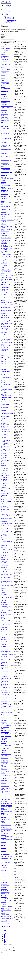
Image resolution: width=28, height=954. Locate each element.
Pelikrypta (3, 880)
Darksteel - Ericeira (5, 48)
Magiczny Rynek (5, 885)
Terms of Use (7, 926)
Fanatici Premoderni (5, 427)
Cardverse (3, 766)
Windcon (3, 728)
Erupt (2, 344)
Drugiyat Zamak (5, 893)
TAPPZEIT (3, 465)
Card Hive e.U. (4, 762)
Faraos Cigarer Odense (6, 523)
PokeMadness (4, 594)
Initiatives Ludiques (5, 206)
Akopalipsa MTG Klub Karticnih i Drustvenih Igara (6, 830)
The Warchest (4, 110)
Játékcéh (3, 876)
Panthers (3, 637)
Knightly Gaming (5, 126)
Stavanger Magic (5, 287)
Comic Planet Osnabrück (7, 377)
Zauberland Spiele (5, 352)
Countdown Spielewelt (6, 541)
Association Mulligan (6, 160)
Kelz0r (2, 617)
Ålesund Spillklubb (5, 307)
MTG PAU (3, 182)
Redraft (2, 821)
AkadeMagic (4, 545)
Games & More (4, 741)
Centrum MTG (4, 870)
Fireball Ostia (4, 641)
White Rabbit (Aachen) (6, 294)
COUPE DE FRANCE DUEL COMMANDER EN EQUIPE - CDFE (6, 248)
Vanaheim (3, 851)
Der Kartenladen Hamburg (7, 499)
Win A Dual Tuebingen (6, 444)
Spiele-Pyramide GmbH (6, 389)
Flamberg (3, 822)
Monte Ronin (4, 183)
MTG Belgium (4, 253)
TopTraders (3, 511)
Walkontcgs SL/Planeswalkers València (7, 178)
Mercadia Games (5, 52)
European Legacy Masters (7, 275)
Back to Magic (4, 401)
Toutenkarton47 (4, 194)
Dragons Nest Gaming (6, 284)
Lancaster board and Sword (7, 131)
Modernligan (4, 801)
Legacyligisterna (5, 676)
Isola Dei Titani (4, 480)
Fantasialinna (4, 884)
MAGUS (3, 80)
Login (9, 22)
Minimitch (3, 366)
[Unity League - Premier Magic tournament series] (6, 1)
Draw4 (2, 663)
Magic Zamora (4, 112)
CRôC (2, 204)
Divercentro (3, 85)
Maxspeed (3, 260)
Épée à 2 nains (4, 292)
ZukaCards (3, 94)
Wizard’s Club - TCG (6, 156)
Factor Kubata (4, 114)
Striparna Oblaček (5, 727)
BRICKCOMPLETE (6, 733)
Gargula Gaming (5, 56)
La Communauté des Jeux (7, 279)
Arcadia (3, 300)
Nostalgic (3, 463)
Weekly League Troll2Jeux (7, 220)
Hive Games (4, 714)
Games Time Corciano (6, 651)
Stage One (3, 418)
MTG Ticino (4, 437)
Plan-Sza (3, 773)
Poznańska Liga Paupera (6, 775)
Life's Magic (4, 332)
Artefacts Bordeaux (5, 169)
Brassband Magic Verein (6, 345)
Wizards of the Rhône (6, 339)
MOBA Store (4, 455)
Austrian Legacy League (6, 712)
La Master (3, 180)
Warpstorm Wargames (6, 149)
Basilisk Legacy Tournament (4, 349)
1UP (2, 668)
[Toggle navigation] (1, 9)
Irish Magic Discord (5, 101)
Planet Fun (3, 491)
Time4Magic (4, 778)
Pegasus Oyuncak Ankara (7, 918)
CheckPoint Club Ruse (6, 906)
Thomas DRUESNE (6, 238)
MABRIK (3, 902)
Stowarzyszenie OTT (6, 858)
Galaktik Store (4, 671)
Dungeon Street (4, 514)
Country (3, 37)
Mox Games (4, 882)
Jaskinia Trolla (4, 814)
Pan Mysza (3, 722)
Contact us (6, 923)
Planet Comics (4, 565)
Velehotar (3, 879)
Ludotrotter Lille (5, 233)
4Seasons (3, 590)
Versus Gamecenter (5, 57)
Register (5, 22)
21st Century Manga (5, 507)
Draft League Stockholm (6, 811)
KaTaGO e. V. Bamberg (6, 549)
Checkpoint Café (5, 231)
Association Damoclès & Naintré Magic (7, 189)
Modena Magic (4, 543)
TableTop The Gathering (6, 597)
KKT (2, 795)
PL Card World (4, 867)
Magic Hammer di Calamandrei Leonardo (6, 580)
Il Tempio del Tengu (5, 697)
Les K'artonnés (4, 163)
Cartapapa (3, 245)
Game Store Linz (5, 710)
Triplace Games (4, 62)
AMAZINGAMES (5, 431)
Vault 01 (3, 66)
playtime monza (4, 458)
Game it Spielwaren (5, 416)
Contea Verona (4, 552)
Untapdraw (3, 410)
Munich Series (4, 604)
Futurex (2, 813)
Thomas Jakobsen (5, 281)
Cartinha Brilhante (5, 133)
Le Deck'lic (3, 313)
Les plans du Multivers (6, 229)
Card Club (3, 750)
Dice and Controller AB (6, 803)
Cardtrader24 (4, 423)
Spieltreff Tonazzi (5, 404)
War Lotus (3, 124)
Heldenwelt (3, 612)
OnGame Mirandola (5, 559)
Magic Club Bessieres (6, 202)
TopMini (3, 325)
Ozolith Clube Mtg (5, 71)
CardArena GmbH (5, 687)
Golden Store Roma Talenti (7, 665)
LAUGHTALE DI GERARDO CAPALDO (7, 704)
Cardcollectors (4, 407)
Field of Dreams (4, 328)
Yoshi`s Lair (4, 755)
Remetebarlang (4, 833)
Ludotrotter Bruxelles (6, 254)
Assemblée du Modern (6, 196)
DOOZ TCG (4, 361)
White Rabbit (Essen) (6, 326)
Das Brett (3, 592)
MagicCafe (3, 842)
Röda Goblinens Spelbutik (7, 771)
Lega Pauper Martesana (6, 472)
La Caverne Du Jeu (5, 209)
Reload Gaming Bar (5, 240)
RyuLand (3, 334)
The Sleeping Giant (5, 371)
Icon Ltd (3, 717)
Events (5, 13)
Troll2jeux (3, 221)
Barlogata (3, 913)
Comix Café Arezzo (5, 618)
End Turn (3, 75)
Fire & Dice (3, 457)
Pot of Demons (4, 555)
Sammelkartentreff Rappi (7, 413)
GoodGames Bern (5, 340)
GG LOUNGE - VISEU (7, 106)
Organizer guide (10, 18)
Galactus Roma (4, 667)
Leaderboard (7, 11)
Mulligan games (4, 98)
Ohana (2, 539)
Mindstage (3, 646)
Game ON (3, 895)
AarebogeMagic (4, 347)
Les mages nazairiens (6, 138)
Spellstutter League (5, 329)
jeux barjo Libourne (5, 185)
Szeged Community (5, 854)
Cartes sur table (4, 235)
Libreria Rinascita (5, 694)
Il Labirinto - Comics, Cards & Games (6, 450)
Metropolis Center (5, 120)
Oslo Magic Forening (6, 569)
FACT (2, 267)
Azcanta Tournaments (6, 310)
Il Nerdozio (3, 600)
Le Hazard (3, 224)
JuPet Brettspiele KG (6, 745)
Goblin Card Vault (5, 892)
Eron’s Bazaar (4, 700)
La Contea (3, 506)
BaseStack (3, 835)
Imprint (5, 927)
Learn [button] (5, 16)
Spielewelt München (6, 607)
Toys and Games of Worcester (5, 146)
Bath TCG (3, 135)
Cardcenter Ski (4, 582)
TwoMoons (3, 399)
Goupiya (3, 216)
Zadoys (2, 355)
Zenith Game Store (5, 64)
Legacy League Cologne (6, 323)
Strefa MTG (4, 873)
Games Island (4, 629)
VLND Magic (4, 904)
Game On (3, 46)
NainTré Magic (4, 191)
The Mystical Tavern (6, 718)
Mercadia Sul (4, 54)
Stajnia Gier (3, 783)
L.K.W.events (4, 477)
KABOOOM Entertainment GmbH (6, 394)
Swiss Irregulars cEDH (6, 342)
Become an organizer (6, 35)
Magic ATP (3, 218)
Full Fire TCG (4, 142)
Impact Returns (4, 96)
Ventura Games (4, 59)
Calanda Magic (4, 470)
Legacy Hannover (5, 475)
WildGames (3, 534)
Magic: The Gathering (6, 2)
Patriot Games (4, 153)
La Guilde (3, 282)
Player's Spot (4, 61)
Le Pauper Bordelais (5, 168)
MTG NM (3, 562)
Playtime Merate (5, 468)
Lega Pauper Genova (6, 429)
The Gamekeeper (5, 265)
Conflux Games (4, 50)
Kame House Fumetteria (6, 725)
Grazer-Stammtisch (5, 730)
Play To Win (4, 104)
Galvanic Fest (4, 690)
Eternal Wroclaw (5, 786)
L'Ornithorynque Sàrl (6, 321)
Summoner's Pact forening (7, 515)
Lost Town (3, 485)
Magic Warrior (4, 652)
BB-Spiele (3, 631)
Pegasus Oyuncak (5, 914)
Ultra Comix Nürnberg (6, 574)
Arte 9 (2, 122)
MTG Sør (3, 380)
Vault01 (2, 67)
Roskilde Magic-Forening (7, 654)
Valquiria (3, 78)
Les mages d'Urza (5, 164)
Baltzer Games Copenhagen (4, 685)
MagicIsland (4, 921)
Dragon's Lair (4, 809)
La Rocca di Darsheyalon (7, 531)
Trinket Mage (4, 571)
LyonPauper (4, 263)
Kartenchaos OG (5, 732)
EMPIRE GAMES (5, 107)
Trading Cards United (6, 736)
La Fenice (3, 588)
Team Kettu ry (4, 898)
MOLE (2, 537)
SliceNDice (3, 673)
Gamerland (3, 420)
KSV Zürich (4, 392)
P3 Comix (3, 689)
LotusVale (3, 336)
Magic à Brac (4, 243)
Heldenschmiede (5, 509)
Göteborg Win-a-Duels (6, 659)
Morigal (3, 845)
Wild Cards (3, 453)
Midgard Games (4, 521)
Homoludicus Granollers (6, 214)
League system (10, 17)
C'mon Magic (4, 827)
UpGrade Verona (5, 557)
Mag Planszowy (4, 780)
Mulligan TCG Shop (6, 501)
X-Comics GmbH (5, 318)
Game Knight (4, 656)
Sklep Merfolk (4, 865)
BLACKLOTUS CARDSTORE (5, 425)
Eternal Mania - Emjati (6, 277)
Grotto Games (4, 390)
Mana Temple (4, 297)
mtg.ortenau (3, 369)
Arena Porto (4, 72)
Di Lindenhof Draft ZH (6, 397)
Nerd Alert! (3, 374)
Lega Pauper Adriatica (6, 692)
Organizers (6, 14)
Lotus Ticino (4, 434)
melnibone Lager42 (5, 748)
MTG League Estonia (6, 900)
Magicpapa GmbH (5, 634)
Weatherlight (4, 639)
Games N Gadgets (5, 493)
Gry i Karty (3, 848)
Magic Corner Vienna (6, 754)
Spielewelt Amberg (5, 624)
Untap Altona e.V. (5, 495)
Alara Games (4, 675)
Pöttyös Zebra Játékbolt (6, 856)
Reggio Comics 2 (5, 525)
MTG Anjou (4, 175)
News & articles (10, 21)
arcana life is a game (5, 701)
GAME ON (3, 897)
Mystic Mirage (4, 91)
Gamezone (3, 386)
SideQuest (3, 817)
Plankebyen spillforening (7, 585)
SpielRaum (3, 752)
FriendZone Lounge (5, 69)
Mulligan (3, 115)
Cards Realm (4, 479)
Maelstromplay (4, 289)
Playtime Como (4, 443)
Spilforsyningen (4, 503)
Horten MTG (4, 535)
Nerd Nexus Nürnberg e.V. (7, 577)
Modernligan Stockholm (6, 805)
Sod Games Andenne (6, 270)
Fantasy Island (4, 528)
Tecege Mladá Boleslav (6, 723)
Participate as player (11, 20)
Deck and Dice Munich (6, 610)
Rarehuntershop (4, 760)
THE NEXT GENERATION (5, 889)
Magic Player (4, 627)
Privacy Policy (7, 925)
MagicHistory (4, 662)
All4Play (3, 201)
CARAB (3, 382)
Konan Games (4, 758)
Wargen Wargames (5, 117)
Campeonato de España (6, 119)
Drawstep (3, 87)
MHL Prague (4, 720)
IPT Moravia (4, 769)
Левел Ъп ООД (5, 887)
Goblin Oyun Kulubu (6, 916)
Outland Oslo (4, 567)
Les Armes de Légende (6, 172)
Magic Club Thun (5, 357)
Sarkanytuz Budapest (6, 825)
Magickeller (3, 487)
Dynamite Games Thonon (7, 302)
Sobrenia (3, 286)
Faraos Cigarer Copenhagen (4, 682)
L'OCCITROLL (5, 198)
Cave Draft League (5, 862)
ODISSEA (3, 602)
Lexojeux (3, 187)
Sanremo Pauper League (6, 359)
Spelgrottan (3, 644)
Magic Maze (4, 561)
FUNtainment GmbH (6, 606)
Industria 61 (3, 212)
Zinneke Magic (4, 251)
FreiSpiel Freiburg (5, 363)
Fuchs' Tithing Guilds (6, 384)
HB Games (3, 743)
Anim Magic (4, 242)
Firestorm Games (5, 128)
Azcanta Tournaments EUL (7, 304)
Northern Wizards (5, 908)
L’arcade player (4, 315)
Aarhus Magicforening (6, 518)
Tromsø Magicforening (6, 839)
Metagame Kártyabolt (6, 819)
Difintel (2, 166)
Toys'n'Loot (3, 483)
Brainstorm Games (5, 88)
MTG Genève (4, 290)
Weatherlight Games (5, 102)
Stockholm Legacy (5, 799)
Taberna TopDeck (5, 82)
